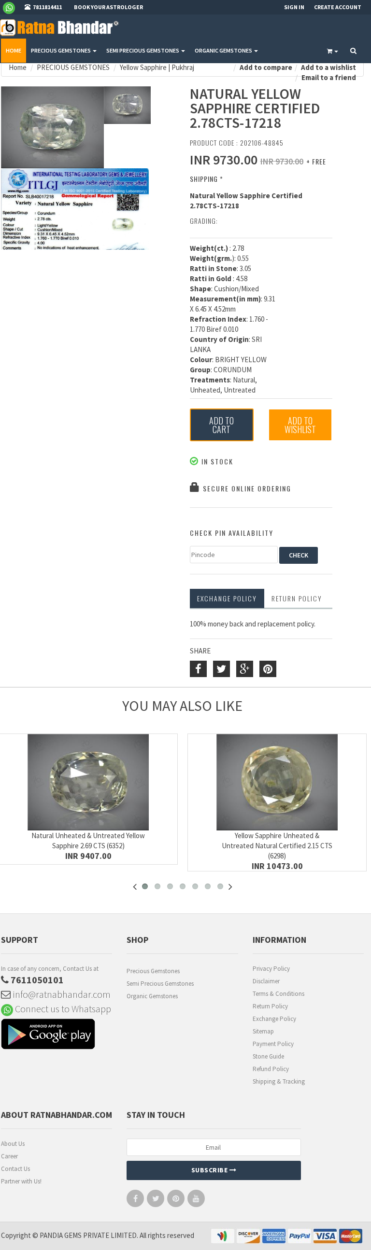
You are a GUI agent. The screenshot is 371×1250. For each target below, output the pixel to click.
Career (9, 1156)
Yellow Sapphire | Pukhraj (157, 67)
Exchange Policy (227, 598)
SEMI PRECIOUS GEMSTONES (143, 50)
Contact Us (15, 1169)
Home (13, 50)
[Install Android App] (56, 1035)
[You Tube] (196, 1200)
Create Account (337, 7)
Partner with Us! (21, 1181)
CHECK (298, 555)
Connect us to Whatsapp (62, 1009)
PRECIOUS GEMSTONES (61, 50)
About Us (13, 1144)
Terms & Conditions (278, 994)
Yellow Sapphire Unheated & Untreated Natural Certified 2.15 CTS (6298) (277, 845)
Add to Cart (221, 424)
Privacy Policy (271, 969)
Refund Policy (271, 1069)
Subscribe (210, 1170)
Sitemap (263, 1031)
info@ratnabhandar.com (61, 994)
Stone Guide (268, 1056)
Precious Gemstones (153, 971)
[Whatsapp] (13, 7)
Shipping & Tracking (279, 1081)
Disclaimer (266, 981)
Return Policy (270, 1006)
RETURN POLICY (296, 598)
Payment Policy (273, 1044)
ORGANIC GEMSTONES (224, 50)
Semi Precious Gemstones (160, 983)
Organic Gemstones (152, 996)
